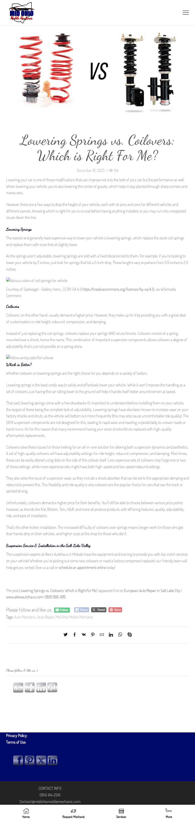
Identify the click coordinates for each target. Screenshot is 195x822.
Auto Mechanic (25, 616)
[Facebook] (74, 635)
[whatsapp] (120, 635)
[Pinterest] (92, 635)
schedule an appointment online (82, 567)
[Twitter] (66, 635)
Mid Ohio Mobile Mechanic (74, 616)
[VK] (83, 635)
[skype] (128, 635)
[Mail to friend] (101, 635)
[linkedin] (111, 635)
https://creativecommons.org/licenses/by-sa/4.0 (118, 289)
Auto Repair (45, 616)
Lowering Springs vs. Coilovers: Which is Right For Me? (58, 590)
